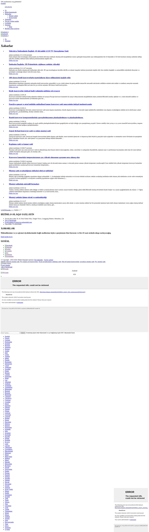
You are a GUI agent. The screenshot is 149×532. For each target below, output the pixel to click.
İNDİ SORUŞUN (6, 237)
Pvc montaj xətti (100, 262)
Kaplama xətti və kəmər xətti (21, 144)
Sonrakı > (9, 210)
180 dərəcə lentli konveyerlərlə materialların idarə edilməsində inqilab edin (40, 78)
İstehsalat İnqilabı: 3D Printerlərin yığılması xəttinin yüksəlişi (34, 64)
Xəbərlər (7, 25)
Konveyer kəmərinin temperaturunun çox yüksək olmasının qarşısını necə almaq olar (44, 157)
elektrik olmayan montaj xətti (10, 262)
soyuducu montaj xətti (87, 262)
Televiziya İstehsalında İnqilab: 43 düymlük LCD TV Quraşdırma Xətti (38, 51)
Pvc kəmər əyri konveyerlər (29, 262)
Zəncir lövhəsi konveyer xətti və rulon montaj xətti (30, 131)
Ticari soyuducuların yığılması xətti (50, 262)
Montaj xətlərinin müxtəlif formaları (24, 184)
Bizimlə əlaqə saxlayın (12, 28)
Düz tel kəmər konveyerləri (70, 262)
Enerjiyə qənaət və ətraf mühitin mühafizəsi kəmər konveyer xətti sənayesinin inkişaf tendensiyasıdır (50, 104)
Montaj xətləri (13, 16)
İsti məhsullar (38, 260)
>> (13, 210)
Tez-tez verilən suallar (12, 21)
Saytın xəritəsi (48, 260)
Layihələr (8, 23)
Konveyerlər (13, 18)
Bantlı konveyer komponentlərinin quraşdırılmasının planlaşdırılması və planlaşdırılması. (46, 117)
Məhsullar (8, 14)
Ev (6, 10)
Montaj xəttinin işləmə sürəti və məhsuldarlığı (28, 197)
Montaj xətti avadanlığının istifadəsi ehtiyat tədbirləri (31, 171)
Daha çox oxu (13, 60)
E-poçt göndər (5, 265)
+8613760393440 (6, 267)
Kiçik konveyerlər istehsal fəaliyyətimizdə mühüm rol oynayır (34, 91)
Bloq (10, 27)
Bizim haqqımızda (11, 12)
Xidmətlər (8, 19)
